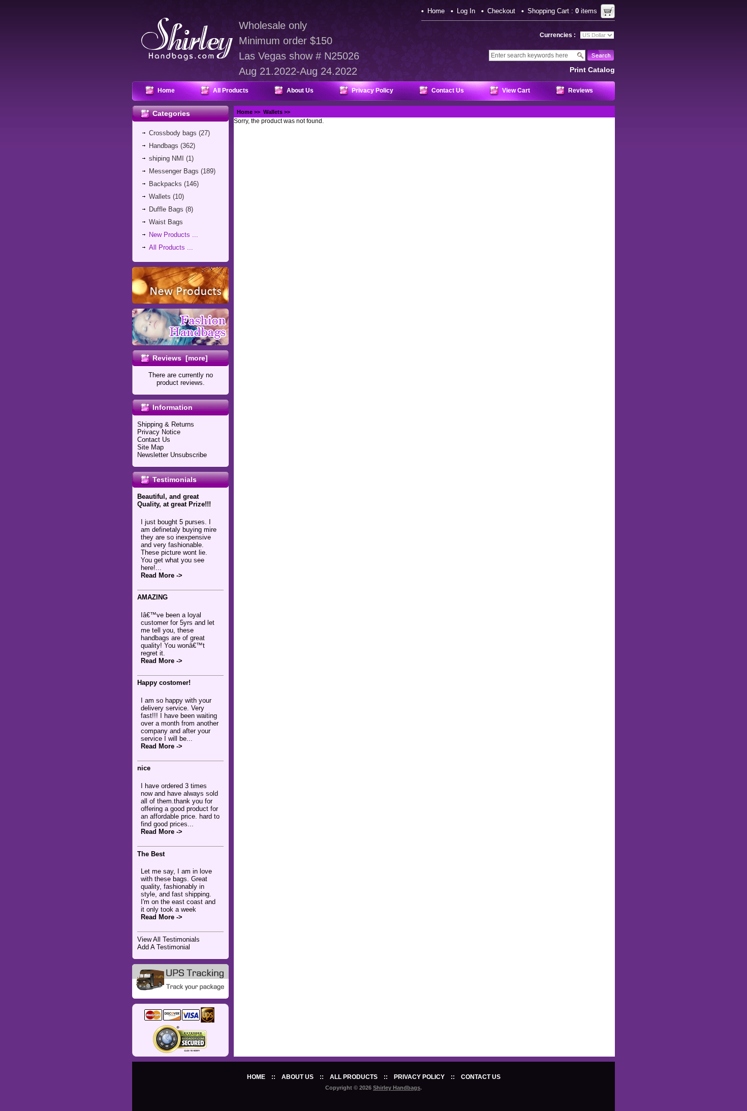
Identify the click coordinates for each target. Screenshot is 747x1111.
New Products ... (173, 234)
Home (436, 11)
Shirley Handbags (396, 1088)
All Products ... (171, 247)
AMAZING (152, 597)
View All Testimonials (168, 939)
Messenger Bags (174, 171)
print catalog (592, 70)
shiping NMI (166, 158)
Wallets (273, 112)
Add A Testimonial (163, 947)
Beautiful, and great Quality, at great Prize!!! (174, 500)
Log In (466, 11)
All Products (230, 90)
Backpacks (165, 184)
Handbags (163, 145)
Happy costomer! (164, 682)
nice (143, 768)
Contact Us (447, 90)
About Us (300, 90)
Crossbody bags (173, 133)
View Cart (516, 90)
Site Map (150, 447)
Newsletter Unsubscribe (172, 455)
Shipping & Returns (165, 424)
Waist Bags (166, 222)
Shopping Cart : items (562, 11)
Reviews (580, 90)
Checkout (501, 11)
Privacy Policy (372, 90)
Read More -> (161, 575)
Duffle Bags (166, 209)
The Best (151, 854)
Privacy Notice (158, 432)
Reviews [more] (180, 358)
